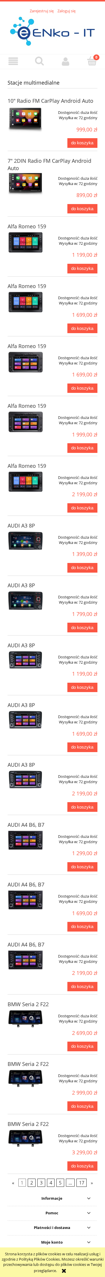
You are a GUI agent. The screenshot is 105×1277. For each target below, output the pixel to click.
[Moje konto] (65, 61)
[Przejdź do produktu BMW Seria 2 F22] (25, 1018)
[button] (13, 61)
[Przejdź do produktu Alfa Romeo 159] (25, 242)
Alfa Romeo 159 (27, 226)
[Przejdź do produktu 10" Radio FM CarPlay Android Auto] (25, 119)
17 (81, 1183)
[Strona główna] (52, 30)
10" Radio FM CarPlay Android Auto (50, 100)
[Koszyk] (92, 60)
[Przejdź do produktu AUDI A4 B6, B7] (25, 840)
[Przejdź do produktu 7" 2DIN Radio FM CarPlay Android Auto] (25, 184)
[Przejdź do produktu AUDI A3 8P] (25, 541)
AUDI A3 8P (21, 525)
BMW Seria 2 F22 (28, 1004)
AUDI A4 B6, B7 (26, 824)
